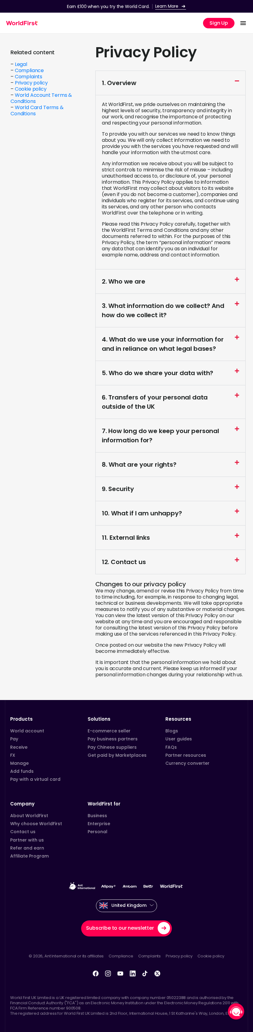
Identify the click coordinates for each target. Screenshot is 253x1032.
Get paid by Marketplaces (117, 755)
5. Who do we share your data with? (158, 373)
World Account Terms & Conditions (41, 98)
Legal (21, 64)
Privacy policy (31, 82)
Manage (19, 763)
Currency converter (187, 763)
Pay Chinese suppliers (112, 747)
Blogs (171, 731)
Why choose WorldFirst (36, 824)
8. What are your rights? (139, 464)
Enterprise (99, 824)
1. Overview (119, 83)
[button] (170, 83)
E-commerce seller (109, 731)
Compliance (29, 70)
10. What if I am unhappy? (142, 513)
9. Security (118, 489)
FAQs (171, 747)
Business (97, 816)
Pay (14, 739)
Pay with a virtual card (35, 779)
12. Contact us (124, 562)
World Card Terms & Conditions (37, 110)
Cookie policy (31, 88)
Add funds (22, 771)
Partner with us (27, 840)
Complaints (28, 76)
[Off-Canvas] (243, 23)
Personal (97, 832)
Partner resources (185, 755)
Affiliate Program (29, 856)
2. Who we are (123, 281)
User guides (178, 739)
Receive (18, 747)
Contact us (22, 832)
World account (27, 731)
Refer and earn (27, 848)
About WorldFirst (29, 816)
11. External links (126, 537)
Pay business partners (113, 739)
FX (12, 755)
